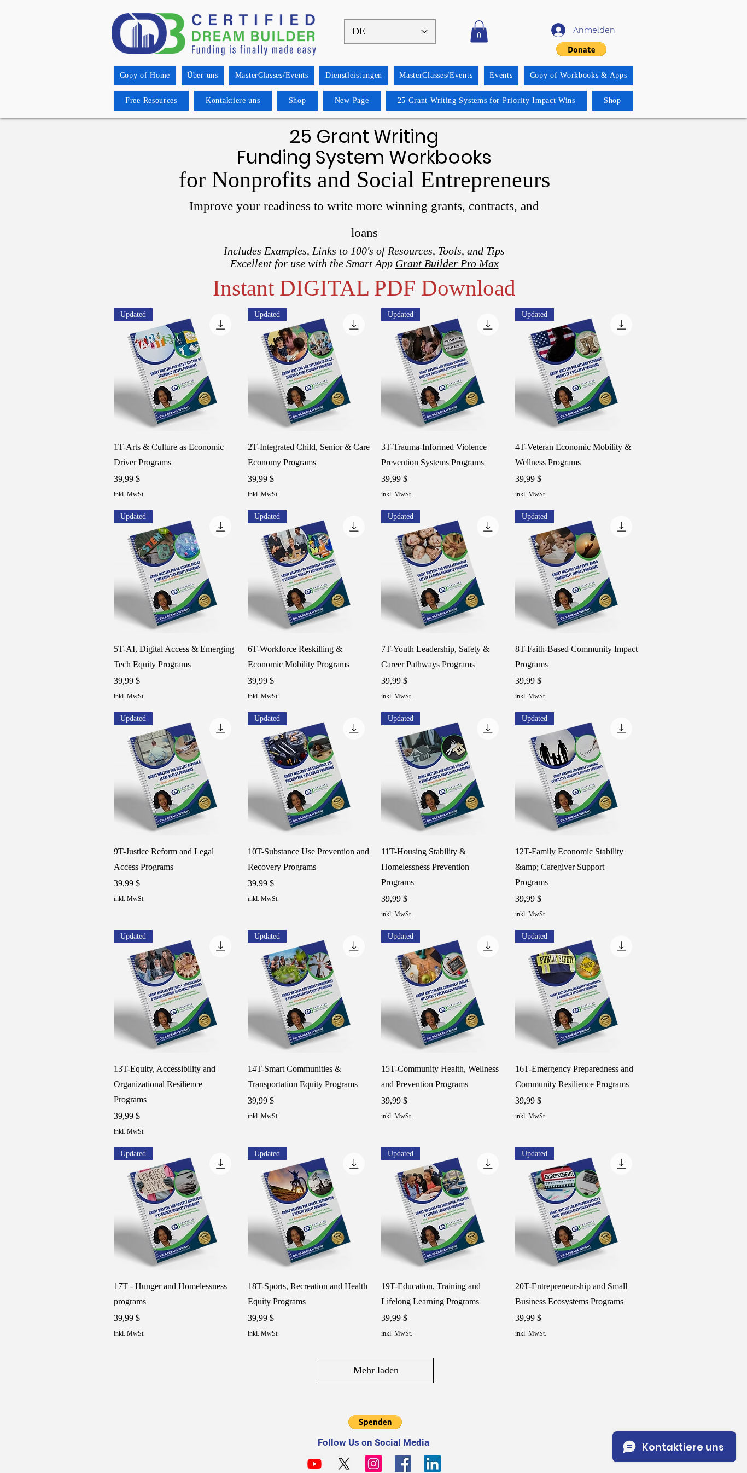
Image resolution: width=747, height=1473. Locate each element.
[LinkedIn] (432, 1463)
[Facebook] (403, 1463)
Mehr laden (376, 1370)
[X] (344, 1463)
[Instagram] (373, 1463)
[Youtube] (314, 1463)
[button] (479, 31)
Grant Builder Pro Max (447, 263)
